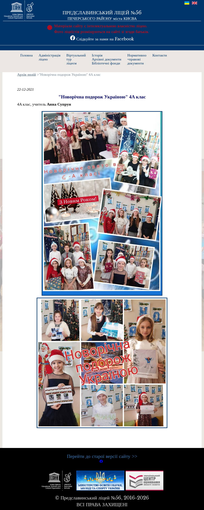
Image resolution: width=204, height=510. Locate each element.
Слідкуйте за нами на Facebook (104, 39)
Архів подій (26, 75)
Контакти (159, 55)
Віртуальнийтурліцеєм (76, 59)
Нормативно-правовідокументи (136, 59)
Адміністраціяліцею (49, 57)
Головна (26, 55)
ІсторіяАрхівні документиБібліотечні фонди (106, 59)
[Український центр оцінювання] (144, 480)
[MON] (100, 480)
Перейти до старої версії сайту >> (102, 456)
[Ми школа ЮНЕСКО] (58, 480)
